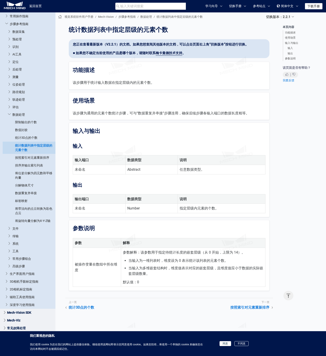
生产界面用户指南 (22, 273)
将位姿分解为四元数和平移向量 (33, 175)
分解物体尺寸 (24, 185)
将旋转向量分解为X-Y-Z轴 (32, 220)
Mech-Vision (106, 16)
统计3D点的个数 (26, 137)
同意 (225, 343)
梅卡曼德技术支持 (169, 53)
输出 (290, 53)
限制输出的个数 (26, 122)
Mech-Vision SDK (19, 312)
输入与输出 (291, 43)
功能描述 (290, 32)
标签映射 (21, 200)
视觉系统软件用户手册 (79, 16)
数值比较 (21, 129)
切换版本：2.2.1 (278, 17)
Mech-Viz (13, 320)
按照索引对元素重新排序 (32, 157)
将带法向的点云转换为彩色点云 (33, 211)
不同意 (241, 343)
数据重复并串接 (26, 193)
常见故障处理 (16, 328)
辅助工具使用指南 (22, 297)
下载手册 (313, 6)
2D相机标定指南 (21, 289)
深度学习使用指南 (22, 304)
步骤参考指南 (19, 23)
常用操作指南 (19, 16)
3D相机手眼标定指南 (24, 281)
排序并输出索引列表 (29, 165)
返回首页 (35, 6)
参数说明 (290, 58)
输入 (290, 48)
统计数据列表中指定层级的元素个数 (33, 147)
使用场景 (290, 37)
